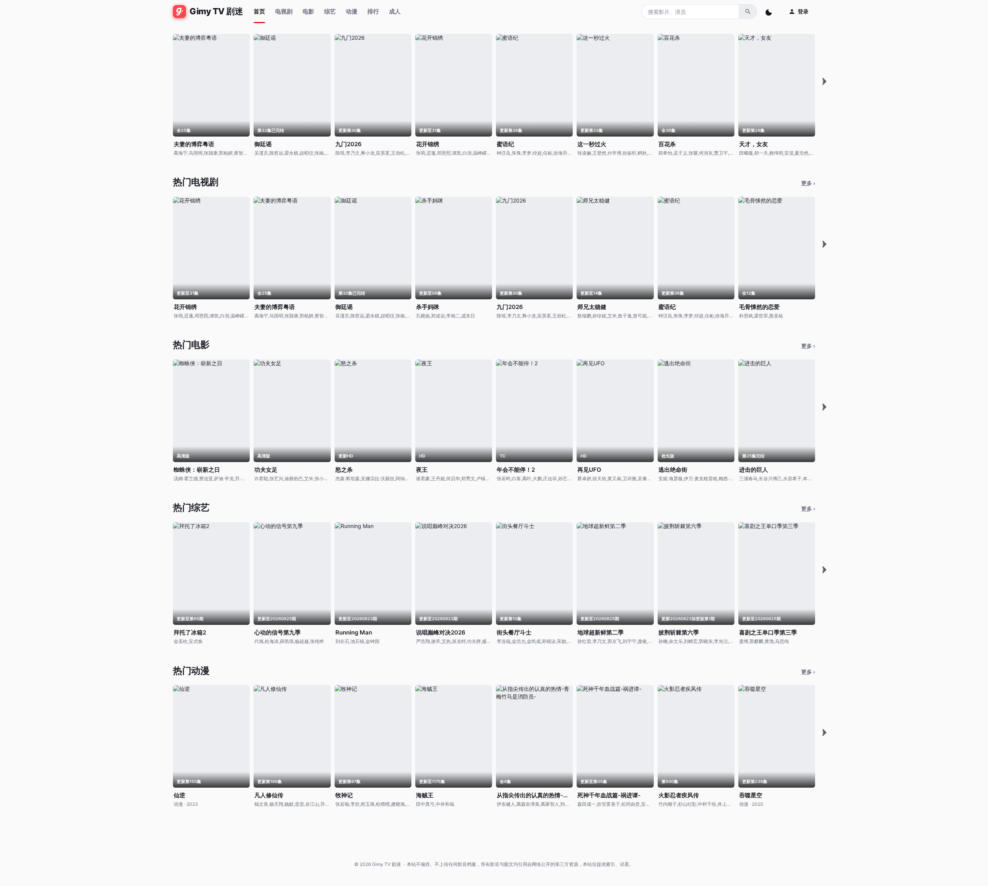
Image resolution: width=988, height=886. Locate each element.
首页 (259, 11)
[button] (824, 81)
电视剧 (284, 11)
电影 (308, 11)
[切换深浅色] (769, 11)
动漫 (351, 11)
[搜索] (748, 11)
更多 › (808, 183)
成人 (395, 11)
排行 (373, 11)
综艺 (330, 11)
